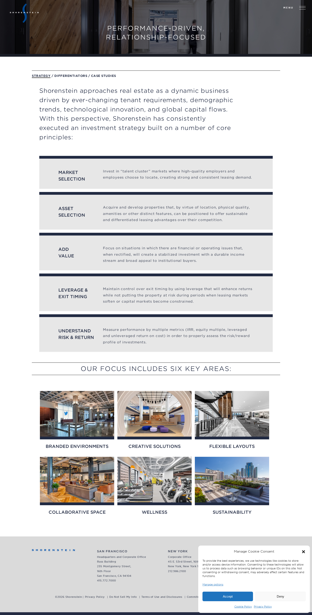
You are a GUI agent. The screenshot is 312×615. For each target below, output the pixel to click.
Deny (280, 596)
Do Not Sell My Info (123, 596)
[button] (303, 552)
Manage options (212, 584)
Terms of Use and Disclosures (161, 596)
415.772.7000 (106, 580)
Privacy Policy (263, 606)
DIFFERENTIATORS (70, 76)
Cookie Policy (243, 606)
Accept (228, 596)
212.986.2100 (177, 571)
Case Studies (103, 76)
